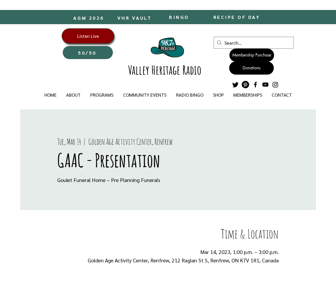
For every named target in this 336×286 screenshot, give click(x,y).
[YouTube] (265, 84)
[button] (73, 94)
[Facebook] (255, 84)
